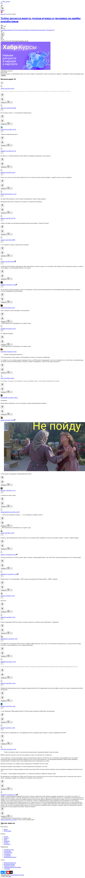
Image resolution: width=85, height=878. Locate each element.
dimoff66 (3, 661)
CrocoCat (3, 129)
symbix (2, 261)
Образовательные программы (12, 867)
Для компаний (8, 852)
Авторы (6, 842)
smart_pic (3, 108)
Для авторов (7, 851)
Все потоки (6, 1)
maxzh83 (3, 328)
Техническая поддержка (17, 875)
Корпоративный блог (10, 862)
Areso (2, 533)
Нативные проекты (9, 865)
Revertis (3, 706)
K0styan (3, 172)
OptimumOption (5, 512)
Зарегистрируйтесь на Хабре (9, 819)
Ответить (3, 102)
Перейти (3, 75)
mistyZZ (3, 490)
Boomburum (4, 638)
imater (2, 420)
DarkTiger (3, 351)
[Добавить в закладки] (8, 102)
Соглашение (7, 855)
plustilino (3, 284)
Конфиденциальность (10, 857)
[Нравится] (2, 94)
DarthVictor (4, 574)
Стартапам (7, 868)
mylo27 (3, 727)
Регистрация (7, 831)
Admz (2, 88)
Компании (7, 841)
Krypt (2, 378)
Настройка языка (5, 875)
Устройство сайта (9, 849)
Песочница (7, 844)
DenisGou (3, 194)
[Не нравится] (2, 99)
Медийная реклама (9, 864)
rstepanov (3, 151)
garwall (3, 307)
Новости (6, 838)
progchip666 (4, 397)
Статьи (6, 836)
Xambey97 (3, 794)
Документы (7, 854)
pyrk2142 (3, 749)
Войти (6, 829)
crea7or (3, 595)
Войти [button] (2, 10)
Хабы (5, 839)
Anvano (3, 240)
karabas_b (3, 554)
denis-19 (3, 14)
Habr (9, 876)
